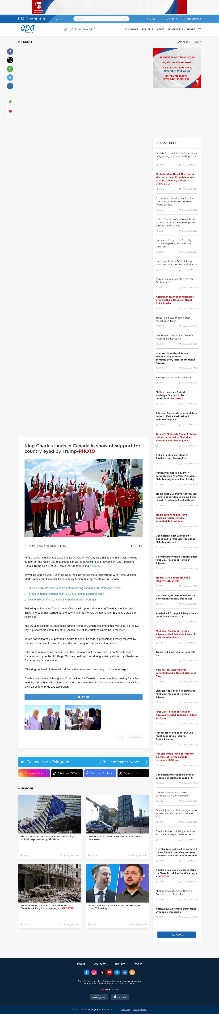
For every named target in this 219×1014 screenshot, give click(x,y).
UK (121, 737)
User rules (125, 1009)
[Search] (125, 19)
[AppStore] (120, 997)
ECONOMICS (175, 29)
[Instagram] (22, 18)
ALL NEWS (131, 29)
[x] (102, 972)
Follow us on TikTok (67, 773)
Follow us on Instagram (36, 773)
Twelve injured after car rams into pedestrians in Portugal (61, 599)
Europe (196, 42)
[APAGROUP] (109, 989)
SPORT (190, 29)
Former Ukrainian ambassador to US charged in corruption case (65, 593)
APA (69, 565)
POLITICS (147, 29)
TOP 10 (138, 964)
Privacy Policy (140, 1009)
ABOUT (81, 964)
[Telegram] (35, 18)
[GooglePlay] (99, 997)
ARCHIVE (119, 964)
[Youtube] (31, 18)
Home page (182, 42)
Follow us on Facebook (101, 773)
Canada (135, 737)
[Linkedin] (40, 18)
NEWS (160, 29)
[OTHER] (198, 29)
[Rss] (44, 18)
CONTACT (99, 964)
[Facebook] (18, 18)
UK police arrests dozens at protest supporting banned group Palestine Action (73, 588)
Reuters (94, 565)
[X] (27, 18)
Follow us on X (131, 773)
